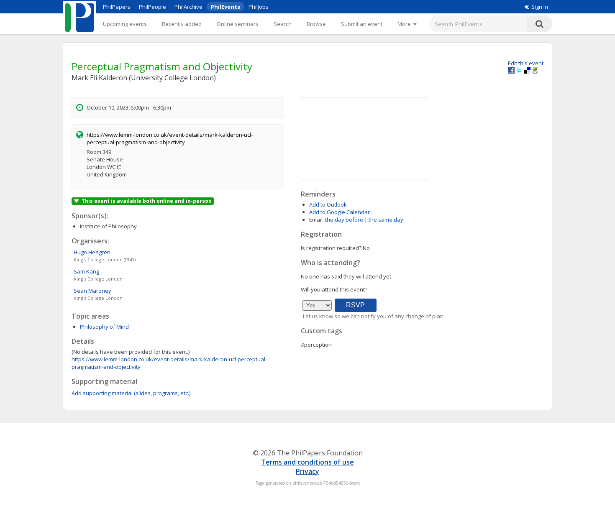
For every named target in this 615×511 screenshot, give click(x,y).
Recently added (182, 24)
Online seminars (238, 24)
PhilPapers (117, 6)
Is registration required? (331, 248)
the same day (386, 219)
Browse (316, 24)
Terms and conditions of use (307, 462)
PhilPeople (152, 6)
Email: (316, 219)
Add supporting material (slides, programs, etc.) (131, 393)
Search (283, 24)
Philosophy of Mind (104, 326)
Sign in (539, 6)
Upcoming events (125, 24)
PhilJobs (259, 6)
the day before (344, 219)
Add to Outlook (328, 204)
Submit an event (361, 24)
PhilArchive (188, 6)
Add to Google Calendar (339, 212)
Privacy (307, 471)
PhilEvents (225, 6)
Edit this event (525, 63)
